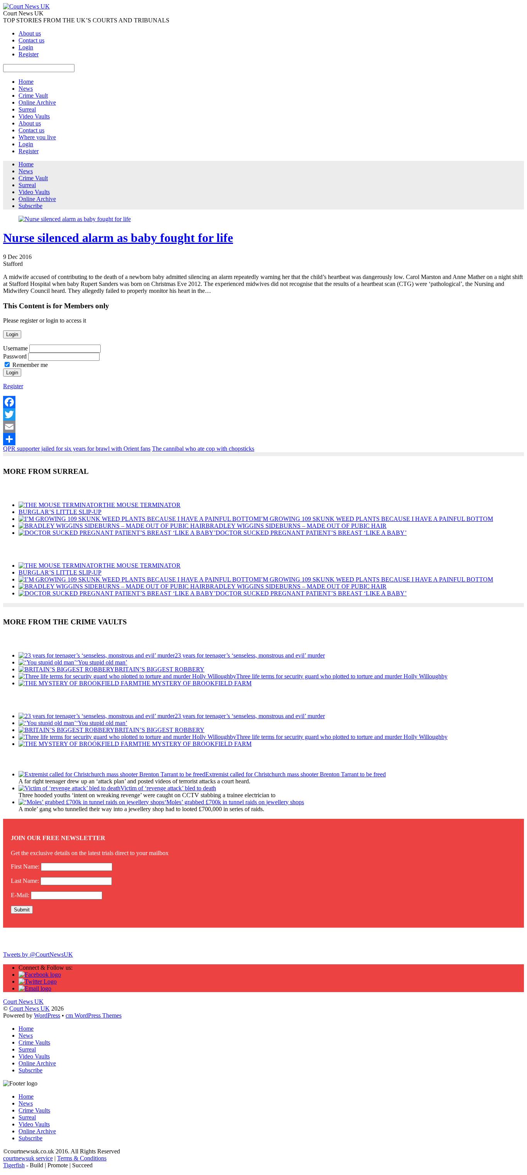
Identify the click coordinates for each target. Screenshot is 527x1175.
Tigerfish (14, 1165)
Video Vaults (34, 116)
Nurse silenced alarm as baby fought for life (118, 238)
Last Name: (25, 880)
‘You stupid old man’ (101, 662)
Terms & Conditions (81, 1158)
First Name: (25, 866)
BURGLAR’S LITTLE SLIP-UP (60, 512)
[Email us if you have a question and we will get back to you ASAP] (35, 988)
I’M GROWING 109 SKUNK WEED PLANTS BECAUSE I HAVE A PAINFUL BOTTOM (376, 519)
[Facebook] (263, 402)
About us (30, 33)
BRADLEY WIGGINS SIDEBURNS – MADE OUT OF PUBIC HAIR (296, 525)
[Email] (263, 427)
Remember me (30, 365)
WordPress (47, 1015)
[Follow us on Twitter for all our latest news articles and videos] (38, 981)
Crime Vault (33, 95)
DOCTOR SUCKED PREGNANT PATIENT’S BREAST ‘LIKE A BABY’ (311, 532)
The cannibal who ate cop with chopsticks (203, 448)
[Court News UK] (26, 6)
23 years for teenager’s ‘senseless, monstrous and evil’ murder (250, 655)
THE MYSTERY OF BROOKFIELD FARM (195, 683)
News (26, 88)
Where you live (37, 137)
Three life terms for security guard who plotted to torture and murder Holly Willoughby (342, 676)
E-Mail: (20, 895)
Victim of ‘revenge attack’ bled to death (168, 788)
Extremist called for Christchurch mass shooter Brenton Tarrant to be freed (295, 774)
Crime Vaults (34, 1042)
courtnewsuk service (28, 1158)
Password (15, 356)
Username (15, 348)
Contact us (31, 40)
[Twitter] (263, 414)
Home (26, 81)
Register (29, 54)
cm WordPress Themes (94, 1015)
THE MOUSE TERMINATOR (142, 505)
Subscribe (30, 206)
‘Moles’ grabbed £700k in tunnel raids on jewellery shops (234, 802)
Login (26, 47)
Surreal (27, 109)
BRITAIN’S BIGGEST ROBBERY (159, 669)
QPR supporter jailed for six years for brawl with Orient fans (76, 448)
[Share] (263, 439)
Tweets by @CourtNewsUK (38, 954)
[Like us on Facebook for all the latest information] (40, 974)
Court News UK (29, 1008)
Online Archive (37, 102)
